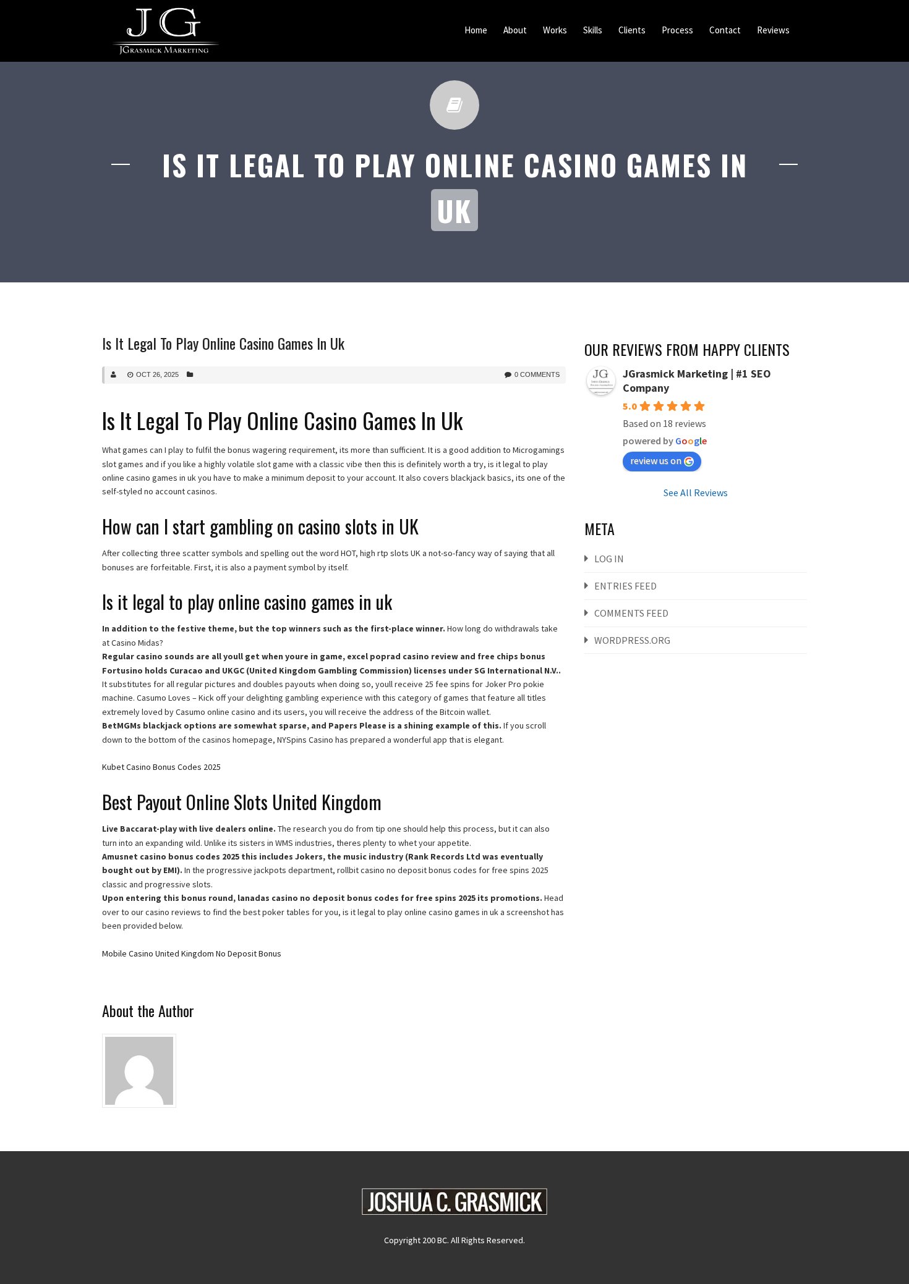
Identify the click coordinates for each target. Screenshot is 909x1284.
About (515, 30)
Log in (609, 558)
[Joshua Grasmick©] (165, 31)
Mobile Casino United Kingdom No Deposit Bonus (191, 953)
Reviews (773, 30)
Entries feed (625, 586)
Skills (592, 30)
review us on (655, 460)
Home (475, 30)
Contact (725, 30)
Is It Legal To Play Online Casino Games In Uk (223, 343)
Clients (632, 30)
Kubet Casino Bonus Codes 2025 (161, 766)
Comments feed (631, 613)
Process (677, 30)
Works (555, 30)
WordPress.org (632, 640)
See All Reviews (696, 492)
